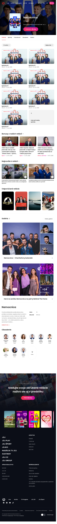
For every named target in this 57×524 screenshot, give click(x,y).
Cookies (21, 510)
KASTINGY (6, 454)
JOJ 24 (25, 3)
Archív (12, 3)
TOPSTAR (31, 441)
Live (8, 3)
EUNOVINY (5, 479)
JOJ (3, 437)
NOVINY (4, 468)
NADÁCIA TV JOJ (9, 450)
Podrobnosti (17, 37)
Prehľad (4, 37)
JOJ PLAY (6, 440)
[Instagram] (6, 502)
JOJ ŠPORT (6, 444)
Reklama (31, 471)
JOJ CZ (5, 457)
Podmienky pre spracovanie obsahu (9, 510)
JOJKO (5, 447)
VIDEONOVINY (6, 476)
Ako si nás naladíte (34, 473)
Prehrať (26, 398)
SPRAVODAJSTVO (7, 464)
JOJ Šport (31, 3)
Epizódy (10, 37)
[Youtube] (9, 502)
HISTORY (31, 449)
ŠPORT (4, 473)
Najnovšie (48, 45)
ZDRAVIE (31, 447)
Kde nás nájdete (33, 476)
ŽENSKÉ (31, 438)
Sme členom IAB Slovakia (41, 510)
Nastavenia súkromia (29, 510)
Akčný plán (32, 486)
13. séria (5, 45)
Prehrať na (28, 29)
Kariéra (31, 479)
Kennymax (10, 515)
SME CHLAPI (32, 444)
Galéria (32, 37)
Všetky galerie (48, 219)
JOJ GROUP (7, 460)
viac (44, 24)
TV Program (19, 3)
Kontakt (50, 510)
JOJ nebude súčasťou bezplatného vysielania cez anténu (41, 482)
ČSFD (25, 21)
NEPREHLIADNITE (34, 464)
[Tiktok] (13, 502)
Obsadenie (25, 37)
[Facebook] (3, 502)
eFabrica (22, 515)
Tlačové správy (33, 468)
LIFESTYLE (32, 435)
